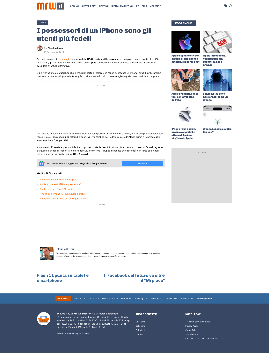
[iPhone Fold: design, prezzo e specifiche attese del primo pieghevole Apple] (185, 115)
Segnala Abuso (192, 334)
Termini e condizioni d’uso (197, 321)
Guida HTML (79, 298)
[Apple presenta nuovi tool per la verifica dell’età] (185, 80)
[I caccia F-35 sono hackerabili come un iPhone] (217, 80)
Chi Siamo (140, 321)
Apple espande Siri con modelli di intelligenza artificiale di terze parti (185, 58)
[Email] (162, 48)
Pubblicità (140, 330)
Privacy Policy (191, 326)
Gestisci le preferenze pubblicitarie (73, 333)
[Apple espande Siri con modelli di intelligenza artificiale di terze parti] (185, 42)
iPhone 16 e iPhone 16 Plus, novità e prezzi (62, 193)
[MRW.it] (50, 6)
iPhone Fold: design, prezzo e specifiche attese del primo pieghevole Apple (183, 133)
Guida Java (172, 298)
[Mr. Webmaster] (43, 319)
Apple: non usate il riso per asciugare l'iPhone (64, 198)
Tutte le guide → (204, 298)
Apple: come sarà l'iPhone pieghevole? (60, 184)
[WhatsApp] (149, 48)
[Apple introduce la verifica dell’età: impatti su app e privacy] (217, 42)
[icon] (225, 6)
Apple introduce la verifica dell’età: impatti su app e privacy (214, 60)
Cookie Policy (191, 330)
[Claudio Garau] (40, 48)
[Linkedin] (142, 48)
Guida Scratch (186, 298)
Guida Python (157, 298)
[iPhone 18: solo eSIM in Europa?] (217, 115)
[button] (230, 5)
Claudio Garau (55, 48)
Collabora (140, 326)
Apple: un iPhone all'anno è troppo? (59, 179)
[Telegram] (155, 48)
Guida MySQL (141, 298)
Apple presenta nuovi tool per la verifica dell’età (184, 96)
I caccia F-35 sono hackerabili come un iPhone (215, 96)
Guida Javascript (110, 298)
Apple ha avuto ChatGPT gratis (56, 189)
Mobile (42, 22)
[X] (136, 48)
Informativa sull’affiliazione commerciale (204, 338)
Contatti (139, 334)
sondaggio (64, 59)
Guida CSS (94, 298)
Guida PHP (126, 298)
